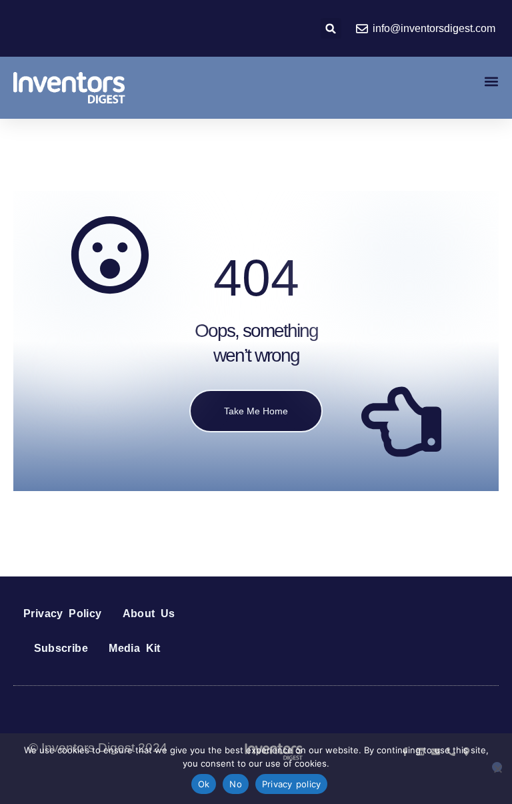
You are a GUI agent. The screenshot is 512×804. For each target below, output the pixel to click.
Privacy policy (291, 784)
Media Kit (135, 648)
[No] (497, 767)
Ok (204, 784)
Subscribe (61, 648)
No (235, 784)
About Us (149, 613)
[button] (331, 28)
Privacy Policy (62, 613)
